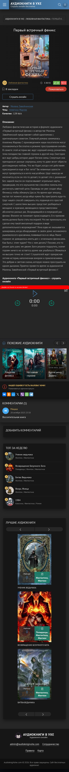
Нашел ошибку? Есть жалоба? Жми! (27, 385)
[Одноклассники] (9, 394)
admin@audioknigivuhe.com (24, 744)
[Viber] (22, 394)
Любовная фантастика (18, 82)
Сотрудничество (50, 744)
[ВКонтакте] (4, 394)
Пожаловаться (56, 89)
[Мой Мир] (13, 394)
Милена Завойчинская (22, 106)
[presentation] (57, 343)
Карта (40, 750)
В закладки (12, 89)
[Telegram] (31, 394)
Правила (30, 750)
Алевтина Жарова (18, 109)
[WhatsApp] (27, 394)
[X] (18, 394)
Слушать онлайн (17, 96)
